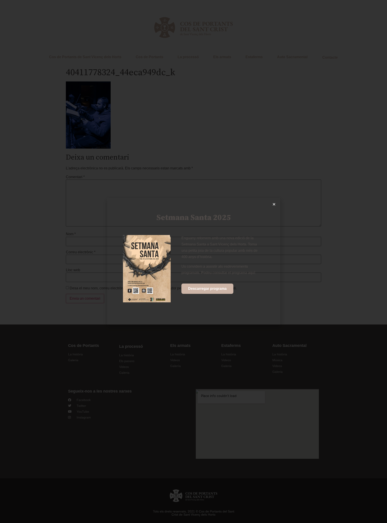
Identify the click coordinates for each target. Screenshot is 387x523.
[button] (274, 204)
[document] (193, 261)
